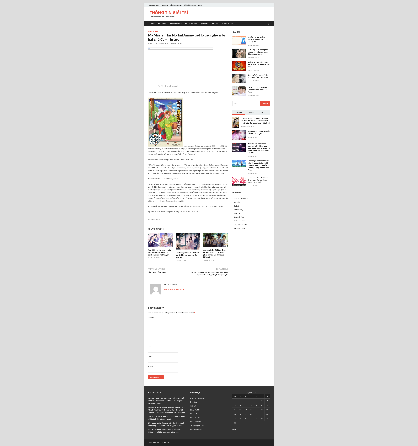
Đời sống (204, 24)
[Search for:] (251, 103)
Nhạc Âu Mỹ (238, 210)
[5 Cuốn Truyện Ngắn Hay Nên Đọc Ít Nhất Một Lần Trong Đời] (239, 45)
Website (151, 366)
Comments (251, 112)
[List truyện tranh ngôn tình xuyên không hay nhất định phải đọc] (188, 250)
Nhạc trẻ (162, 24)
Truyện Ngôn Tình (240, 224)
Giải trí (215, 24)
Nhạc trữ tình (176, 24)
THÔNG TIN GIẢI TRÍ (169, 12)
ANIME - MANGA (153, 31)
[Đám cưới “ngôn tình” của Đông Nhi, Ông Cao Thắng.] (239, 83)
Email (151, 356)
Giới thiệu (165, 5)
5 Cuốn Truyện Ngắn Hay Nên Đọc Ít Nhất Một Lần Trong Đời (257, 39)
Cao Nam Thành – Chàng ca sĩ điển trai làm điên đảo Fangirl (258, 89)
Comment (152, 317)
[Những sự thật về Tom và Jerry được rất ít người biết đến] (239, 70)
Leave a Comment (177, 43)
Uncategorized (239, 228)
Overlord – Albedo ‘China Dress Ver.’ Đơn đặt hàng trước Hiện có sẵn (258, 180)
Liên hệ (200, 5)
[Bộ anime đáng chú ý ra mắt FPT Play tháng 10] (239, 139)
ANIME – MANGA (228, 24)
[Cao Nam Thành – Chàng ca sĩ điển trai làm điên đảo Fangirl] (239, 95)
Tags (263, 112)
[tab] (238, 112)
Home (152, 24)
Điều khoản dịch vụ (176, 5)
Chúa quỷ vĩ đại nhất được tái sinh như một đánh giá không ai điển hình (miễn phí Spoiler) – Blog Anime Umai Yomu (259, 165)
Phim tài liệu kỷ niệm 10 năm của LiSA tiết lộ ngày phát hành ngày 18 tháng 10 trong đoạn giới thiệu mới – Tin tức (259, 148)
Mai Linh (166, 43)
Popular (238, 112)
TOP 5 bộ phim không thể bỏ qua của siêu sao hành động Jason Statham (258, 52)
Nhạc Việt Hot (191, 24)
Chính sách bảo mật (190, 5)
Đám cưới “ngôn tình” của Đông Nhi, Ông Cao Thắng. (258, 76)
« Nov (234, 429)
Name (151, 346)
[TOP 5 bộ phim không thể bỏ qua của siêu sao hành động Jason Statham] (239, 57)
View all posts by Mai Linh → (174, 289)
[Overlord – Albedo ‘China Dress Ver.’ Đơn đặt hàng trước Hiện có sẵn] (239, 185)
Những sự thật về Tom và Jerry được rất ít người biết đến (259, 64)
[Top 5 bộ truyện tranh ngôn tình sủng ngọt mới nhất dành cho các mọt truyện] (160, 247)
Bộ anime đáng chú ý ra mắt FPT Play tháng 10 (259, 132)
